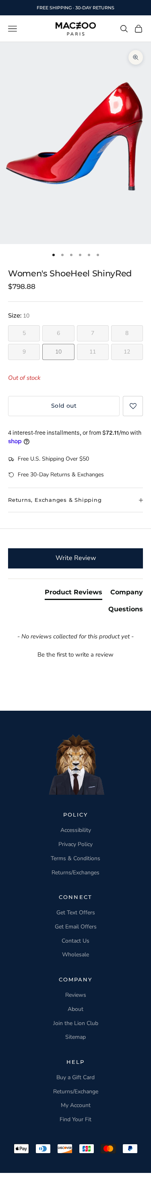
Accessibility (75, 830)
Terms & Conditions (75, 858)
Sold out (64, 405)
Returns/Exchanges (75, 872)
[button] (133, 406)
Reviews (75, 995)
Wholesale (75, 954)
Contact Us (75, 941)
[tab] (73, 594)
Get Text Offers (75, 912)
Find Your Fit (75, 1119)
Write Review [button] (76, 558)
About (75, 1009)
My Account (76, 1105)
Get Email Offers (76, 926)
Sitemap (75, 1037)
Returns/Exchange (75, 1091)
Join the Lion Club (75, 1023)
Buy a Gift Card (75, 1077)
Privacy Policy (75, 844)
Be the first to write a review (75, 654)
